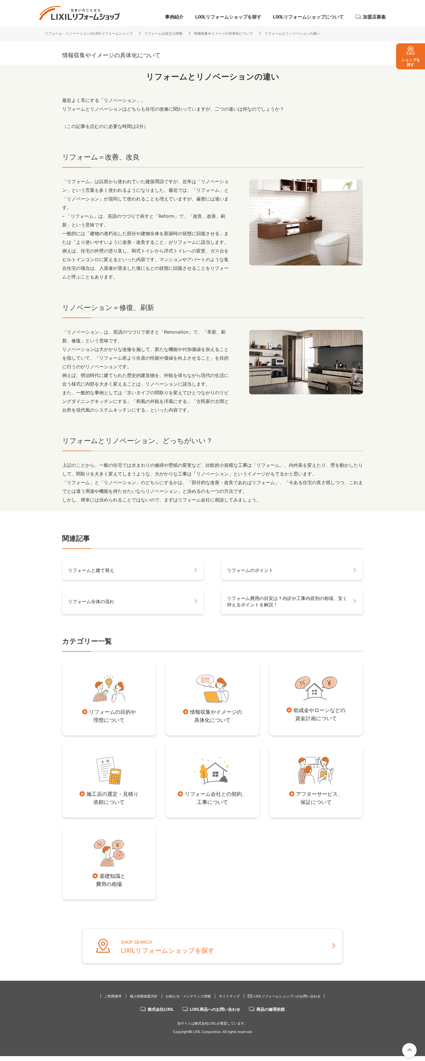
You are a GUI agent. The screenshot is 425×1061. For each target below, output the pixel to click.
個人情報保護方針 (144, 996)
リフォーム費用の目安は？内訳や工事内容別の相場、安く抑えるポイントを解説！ (287, 601)
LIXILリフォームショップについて (308, 17)
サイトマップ (229, 996)
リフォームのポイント (250, 570)
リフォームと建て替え (91, 570)
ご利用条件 (113, 996)
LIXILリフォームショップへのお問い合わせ (287, 996)
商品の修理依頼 (270, 1009)
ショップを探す (410, 62)
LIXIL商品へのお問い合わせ (215, 1009)
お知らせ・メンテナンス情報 (188, 996)
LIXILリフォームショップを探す (228, 17)
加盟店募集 (374, 17)
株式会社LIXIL (161, 1009)
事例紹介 (174, 17)
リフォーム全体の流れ (91, 601)
